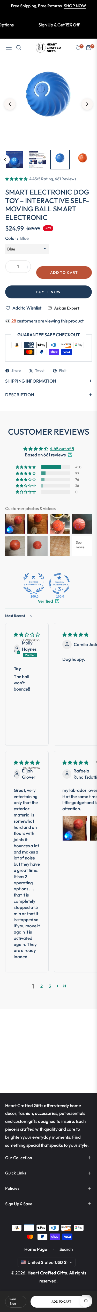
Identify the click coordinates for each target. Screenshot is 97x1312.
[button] (16, 179)
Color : (17, 238)
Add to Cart (61, 1301)
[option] (48, 102)
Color (13, 1299)
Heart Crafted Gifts (47, 1272)
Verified (45, 601)
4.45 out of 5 (62, 448)
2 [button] (41, 986)
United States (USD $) (48, 1262)
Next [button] (87, 104)
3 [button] (50, 986)
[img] (27, 634)
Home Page (35, 1249)
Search (66, 1249)
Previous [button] (10, 104)
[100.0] (33, 583)
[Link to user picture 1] (74, 828)
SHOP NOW (75, 5)
